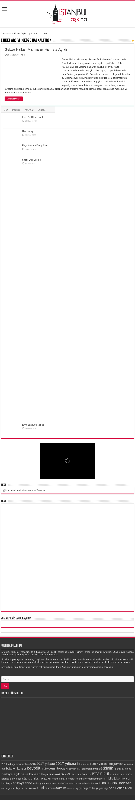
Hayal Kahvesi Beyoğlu (56, 774)
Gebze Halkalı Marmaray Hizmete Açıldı (36, 49)
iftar (74, 774)
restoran (50, 788)
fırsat (128, 768)
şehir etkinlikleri (120, 788)
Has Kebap (27, 131)
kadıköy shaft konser (69, 783)
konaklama (108, 782)
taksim (61, 788)
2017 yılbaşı (45, 763)
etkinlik (106, 768)
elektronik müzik (91, 768)
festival (119, 768)
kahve (94, 783)
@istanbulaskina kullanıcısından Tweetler (24, 490)
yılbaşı (83, 788)
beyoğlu (34, 768)
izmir (96, 778)
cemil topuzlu (58, 768)
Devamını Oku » (14, 99)
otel (40, 787)
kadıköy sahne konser (45, 783)
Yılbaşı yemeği (98, 788)
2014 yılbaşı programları (15, 764)
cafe (45, 768)
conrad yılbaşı (75, 769)
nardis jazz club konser (24, 788)
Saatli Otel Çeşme (31, 159)
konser (125, 783)
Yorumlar (28, 110)
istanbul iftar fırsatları (63, 778)
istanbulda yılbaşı (11, 778)
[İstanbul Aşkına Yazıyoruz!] (67, 13)
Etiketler (42, 110)
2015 (32, 763)
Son (6, 110)
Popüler (16, 110)
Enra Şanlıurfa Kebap (33, 424)
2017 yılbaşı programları (108, 763)
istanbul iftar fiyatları (36, 778)
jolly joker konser (119, 778)
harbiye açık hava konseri (20, 774)
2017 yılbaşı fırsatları (73, 763)
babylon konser (16, 768)
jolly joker (103, 779)
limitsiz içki (5, 788)
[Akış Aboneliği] (133, 40)
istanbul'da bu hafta (121, 774)
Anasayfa (6, 33)
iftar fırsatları (84, 774)
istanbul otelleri (84, 778)
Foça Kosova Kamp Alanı (35, 145)
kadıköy (5, 783)
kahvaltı (86, 783)
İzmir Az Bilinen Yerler (33, 117)
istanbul (100, 773)
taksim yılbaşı (73, 788)
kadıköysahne (21, 783)
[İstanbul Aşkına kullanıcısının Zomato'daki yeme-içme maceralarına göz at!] (67, 624)
